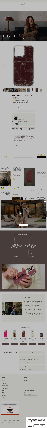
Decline (42, 425)
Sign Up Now (23, 224)
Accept (36, 425)
